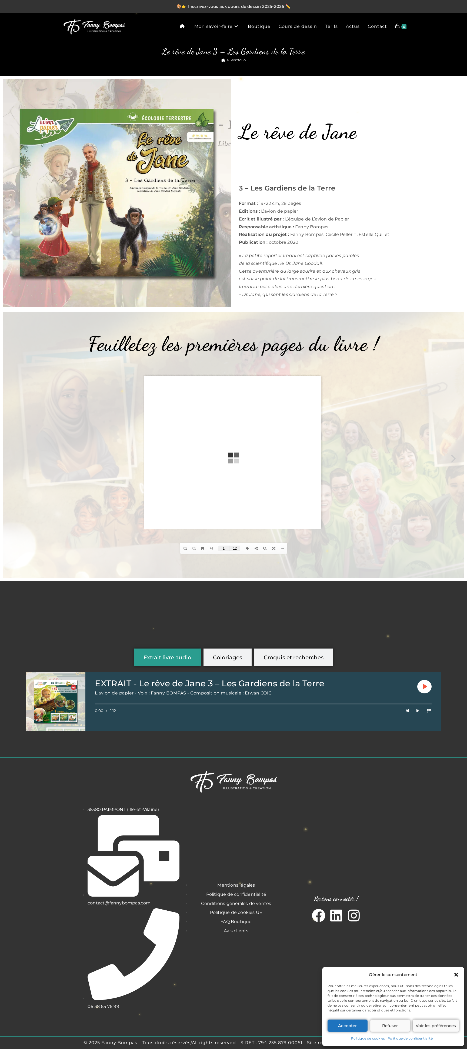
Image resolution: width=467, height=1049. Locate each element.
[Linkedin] (336, 915)
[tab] (167, 657)
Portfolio (238, 60)
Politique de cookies (368, 1038)
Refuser (390, 1025)
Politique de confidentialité (410, 1038)
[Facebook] (318, 915)
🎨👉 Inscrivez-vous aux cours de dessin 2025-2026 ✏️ (233, 6)
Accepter (347, 1025)
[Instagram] (354, 915)
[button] (456, 974)
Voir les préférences (436, 1025)
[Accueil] (223, 60)
